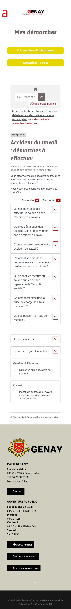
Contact (18, 491)
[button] (35, 213)
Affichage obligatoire (26, 568)
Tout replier (28, 200)
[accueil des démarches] (35, 89)
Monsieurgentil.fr (53, 600)
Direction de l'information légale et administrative (35, 417)
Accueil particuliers (23, 111)
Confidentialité (43, 604)
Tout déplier (49, 200)
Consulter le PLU (35, 63)
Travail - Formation (47, 111)
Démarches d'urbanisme (35, 50)
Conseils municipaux (25, 556)
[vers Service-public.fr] (43, 103)
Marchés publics (22, 544)
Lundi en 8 (26, 604)
